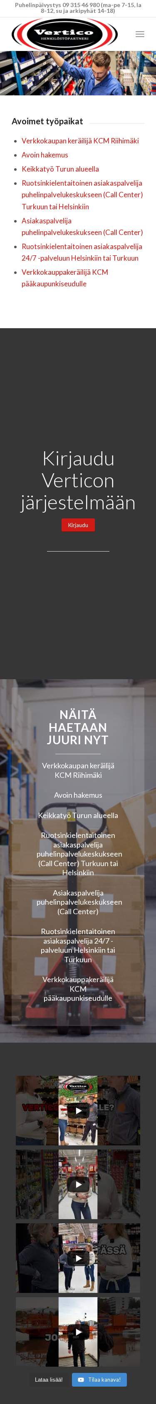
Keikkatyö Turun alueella (60, 169)
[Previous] (7, 73)
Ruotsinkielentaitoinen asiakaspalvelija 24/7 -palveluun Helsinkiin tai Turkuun (78, 945)
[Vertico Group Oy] (65, 34)
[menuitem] (140, 34)
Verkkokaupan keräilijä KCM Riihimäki (80, 140)
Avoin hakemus (45, 154)
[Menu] (140, 34)
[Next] (148, 73)
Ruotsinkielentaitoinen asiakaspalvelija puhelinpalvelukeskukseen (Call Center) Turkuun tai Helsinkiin (82, 195)
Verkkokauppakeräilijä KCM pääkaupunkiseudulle (78, 988)
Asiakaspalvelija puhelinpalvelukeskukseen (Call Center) (79, 902)
